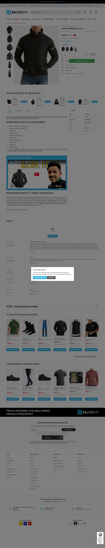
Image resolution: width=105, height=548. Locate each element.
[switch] (100, 542)
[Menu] (103, 533)
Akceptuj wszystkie (39, 277)
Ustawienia (51, 277)
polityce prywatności (55, 274)
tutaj (70, 274)
